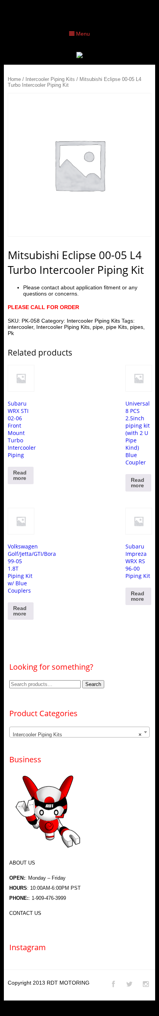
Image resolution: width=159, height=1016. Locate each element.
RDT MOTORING (68, 983)
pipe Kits (116, 327)
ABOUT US (22, 863)
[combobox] (79, 732)
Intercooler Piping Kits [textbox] (77, 735)
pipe (98, 327)
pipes (136, 327)
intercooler (20, 327)
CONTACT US (25, 913)
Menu (82, 34)
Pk (11, 333)
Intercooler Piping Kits (50, 79)
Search (93, 684)
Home (14, 79)
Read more (20, 475)
